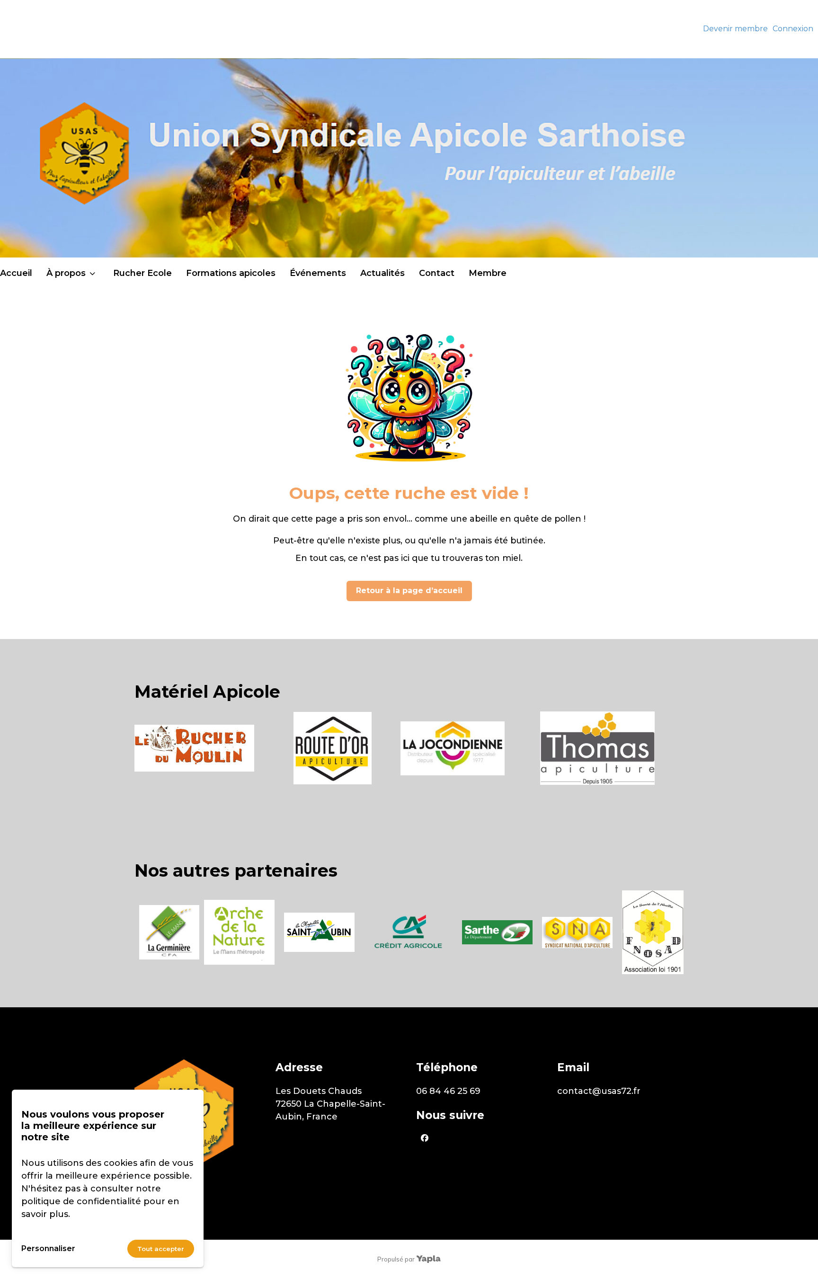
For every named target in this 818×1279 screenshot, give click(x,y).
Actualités (382, 273)
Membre (488, 273)
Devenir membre (735, 28)
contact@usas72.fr (598, 1091)
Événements (318, 273)
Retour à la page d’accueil (409, 590)
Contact (436, 273)
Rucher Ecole (142, 273)
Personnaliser (48, 1248)
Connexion (793, 28)
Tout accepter (160, 1248)
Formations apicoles (231, 273)
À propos (66, 273)
